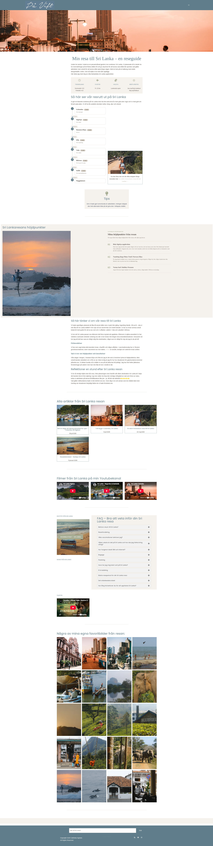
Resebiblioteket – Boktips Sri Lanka (72, 457)
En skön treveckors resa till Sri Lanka (140, 428)
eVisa (108, 349)
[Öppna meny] (189, 5)
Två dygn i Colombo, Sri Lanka (107, 428)
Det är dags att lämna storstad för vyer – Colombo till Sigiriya (72, 429)
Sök (140, 830)
